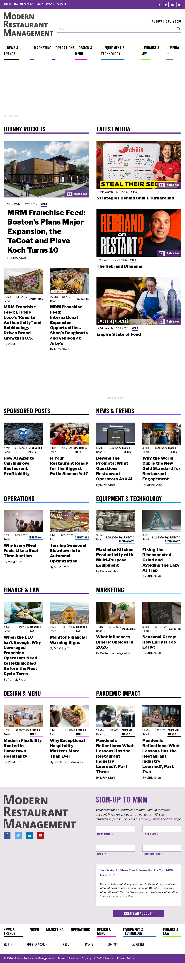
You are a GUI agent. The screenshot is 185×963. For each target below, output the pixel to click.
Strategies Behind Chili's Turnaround (135, 198)
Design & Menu (35, 732)
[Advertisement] (92, 89)
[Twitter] (166, 4)
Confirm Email (152, 854)
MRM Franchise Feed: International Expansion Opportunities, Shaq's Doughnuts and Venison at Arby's (69, 325)
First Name (103, 834)
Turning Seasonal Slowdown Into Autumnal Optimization (68, 553)
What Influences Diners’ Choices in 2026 (114, 642)
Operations (36, 299)
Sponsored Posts (35, 450)
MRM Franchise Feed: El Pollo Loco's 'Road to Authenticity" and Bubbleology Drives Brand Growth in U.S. (23, 322)
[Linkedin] (172, 4)
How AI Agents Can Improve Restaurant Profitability (19, 466)
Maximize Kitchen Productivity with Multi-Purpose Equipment (115, 557)
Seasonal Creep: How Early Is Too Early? (159, 642)
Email (100, 854)
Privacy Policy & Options (157, 819)
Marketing (82, 299)
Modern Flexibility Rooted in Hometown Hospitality (23, 748)
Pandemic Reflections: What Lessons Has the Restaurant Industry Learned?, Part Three (115, 756)
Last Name (150, 834)
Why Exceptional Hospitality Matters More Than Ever (67, 748)
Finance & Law (36, 629)
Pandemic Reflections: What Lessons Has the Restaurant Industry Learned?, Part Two (161, 756)
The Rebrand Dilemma (119, 266)
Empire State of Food (118, 334)
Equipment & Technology (126, 539)
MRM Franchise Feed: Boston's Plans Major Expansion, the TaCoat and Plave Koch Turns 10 (46, 231)
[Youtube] (179, 4)
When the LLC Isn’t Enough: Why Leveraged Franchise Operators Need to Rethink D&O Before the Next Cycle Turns (22, 655)
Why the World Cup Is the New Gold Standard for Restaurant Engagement (161, 468)
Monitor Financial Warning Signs (68, 640)
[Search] (178, 29)
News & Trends (126, 450)
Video (44, 204)
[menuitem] (7, 4)
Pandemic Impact (127, 732)
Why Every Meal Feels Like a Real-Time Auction (22, 550)
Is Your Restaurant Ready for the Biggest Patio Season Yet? (69, 466)
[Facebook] (159, 4)
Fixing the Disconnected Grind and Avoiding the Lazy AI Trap (160, 560)
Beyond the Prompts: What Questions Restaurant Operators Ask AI (114, 468)
